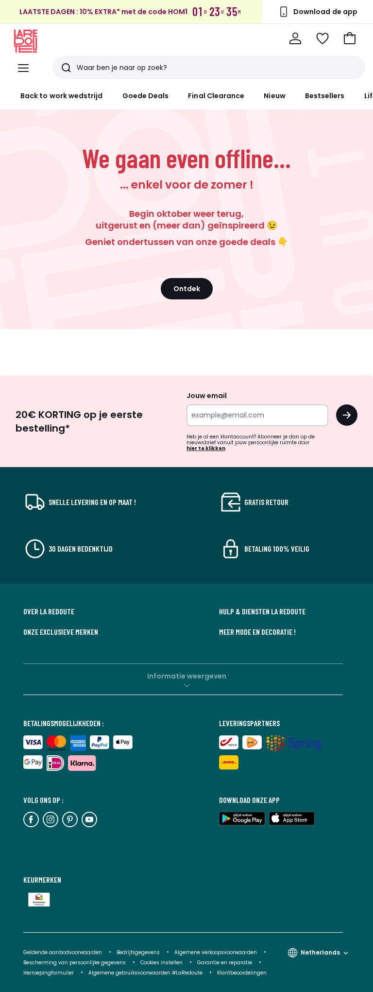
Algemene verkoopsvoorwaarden (216, 952)
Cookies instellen (162, 962)
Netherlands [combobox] (320, 952)
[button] (349, 38)
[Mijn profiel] (295, 38)
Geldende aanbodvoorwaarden (62, 952)
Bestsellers (325, 96)
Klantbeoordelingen (242, 972)
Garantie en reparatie (225, 962)
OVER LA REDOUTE (48, 611)
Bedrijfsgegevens (138, 952)
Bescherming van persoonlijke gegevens (75, 962)
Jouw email (206, 395)
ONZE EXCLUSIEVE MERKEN (60, 631)
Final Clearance (216, 96)
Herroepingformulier (49, 972)
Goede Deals (145, 96)
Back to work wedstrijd (61, 96)
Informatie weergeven (186, 676)
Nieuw (274, 96)
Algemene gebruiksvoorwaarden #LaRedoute (145, 972)
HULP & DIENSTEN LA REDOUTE (262, 611)
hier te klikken (205, 448)
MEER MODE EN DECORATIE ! (257, 631)
